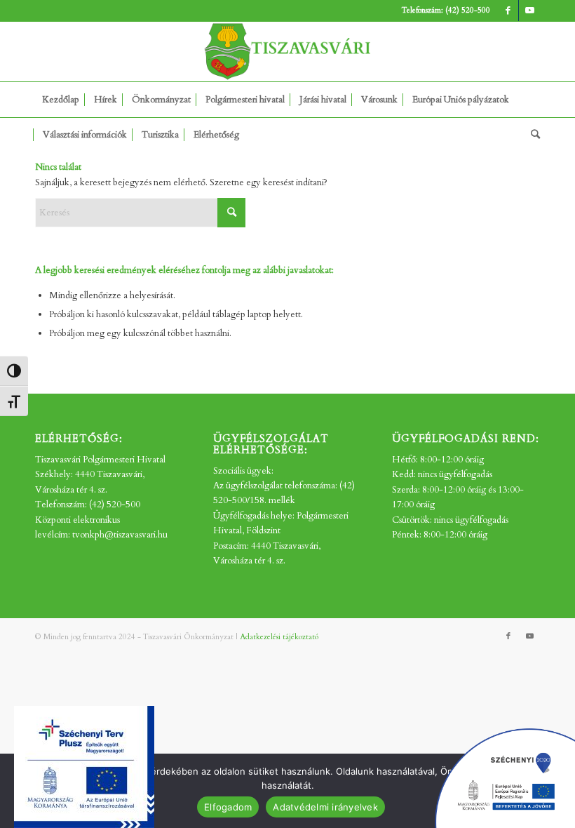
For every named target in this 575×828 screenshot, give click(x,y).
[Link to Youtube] (529, 10)
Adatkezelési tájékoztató (279, 637)
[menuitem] (60, 99)
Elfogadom (228, 807)
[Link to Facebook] (508, 10)
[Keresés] (532, 134)
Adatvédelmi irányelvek (325, 807)
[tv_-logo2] (287, 51)
